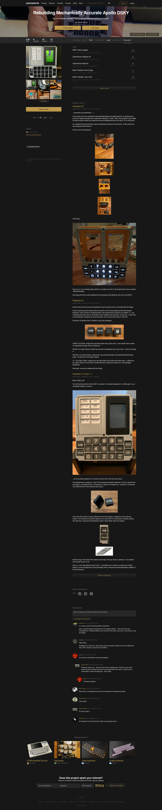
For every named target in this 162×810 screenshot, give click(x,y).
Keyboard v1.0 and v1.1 (82, 373)
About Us (41, 802)
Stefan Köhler (82, 22)
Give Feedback (63, 802)
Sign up (123, 3)
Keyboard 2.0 (78, 300)
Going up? (82, 797)
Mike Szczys (82, 688)
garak (80, 655)
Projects (44, 3)
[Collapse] (85, 103)
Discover (52, 3)
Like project (95, 28)
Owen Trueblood (62, 763)
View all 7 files (104, 88)
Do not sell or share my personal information (112, 802)
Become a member (64, 780)
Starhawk (81, 623)
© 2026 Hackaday (81, 805)
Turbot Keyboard (88, 760)
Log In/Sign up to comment (82, 619)
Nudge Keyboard (116, 760)
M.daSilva (81, 718)
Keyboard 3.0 (78, 106)
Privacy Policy (83, 802)
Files (91, 40)
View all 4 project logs (104, 575)
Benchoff (32, 763)
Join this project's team (33, 135)
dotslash (81, 640)
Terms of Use (73, 802)
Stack (75, 3)
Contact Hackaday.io (51, 802)
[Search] (109, 3)
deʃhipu (86, 763)
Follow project (67, 28)
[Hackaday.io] (32, 3)
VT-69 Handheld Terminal (37, 760)
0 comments (96, 109)
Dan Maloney (82, 698)
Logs (109, 40)
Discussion (127, 40)
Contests (60, 3)
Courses (68, 3)
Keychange (58, 760)
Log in (132, 3)
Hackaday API (93, 802)
